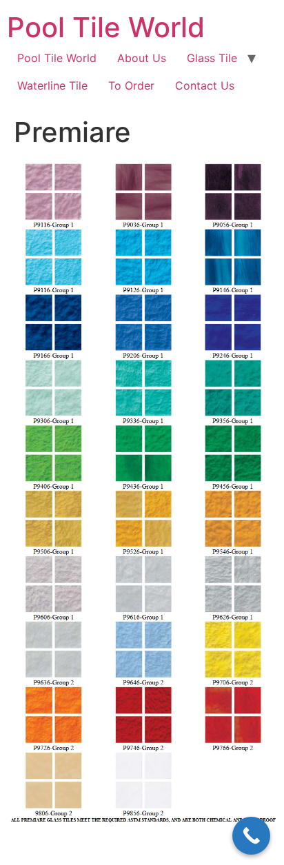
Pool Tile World (106, 27)
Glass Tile (212, 58)
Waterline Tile (52, 85)
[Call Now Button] (251, 836)
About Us (141, 58)
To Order (131, 85)
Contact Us (204, 85)
